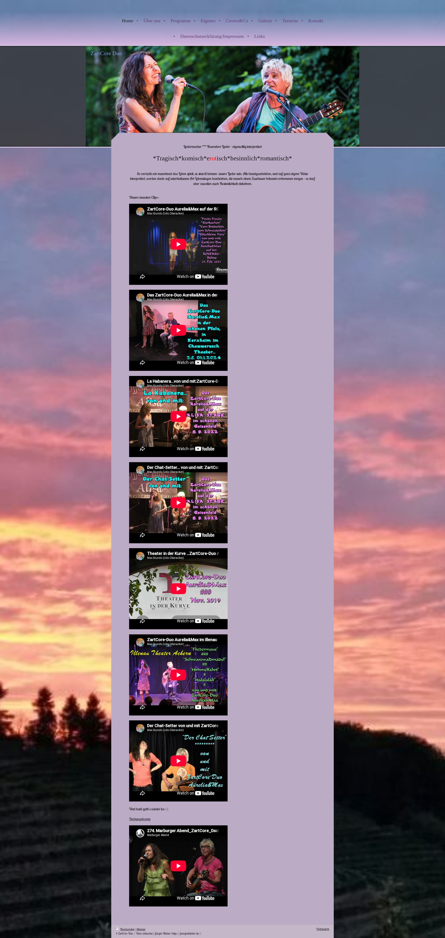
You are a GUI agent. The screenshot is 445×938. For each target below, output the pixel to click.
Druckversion (127, 929)
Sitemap (141, 929)
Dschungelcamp (139, 819)
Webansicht (322, 929)
